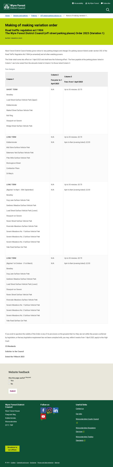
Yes (12, 381)
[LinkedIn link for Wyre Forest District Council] (55, 410)
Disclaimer (33, 462)
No (12, 384)
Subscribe (106, 3)
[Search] (107, 9)
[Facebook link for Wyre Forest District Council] (43, 410)
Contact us (80, 409)
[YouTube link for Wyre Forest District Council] (43, 416)
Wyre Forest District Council (14, 6)
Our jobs (79, 414)
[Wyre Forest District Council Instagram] (49, 410)
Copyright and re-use (23, 462)
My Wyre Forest (93, 3)
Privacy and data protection (46, 462)
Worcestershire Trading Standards (84, 439)
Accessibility (78, 3)
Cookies (13, 462)
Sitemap (57, 462)
